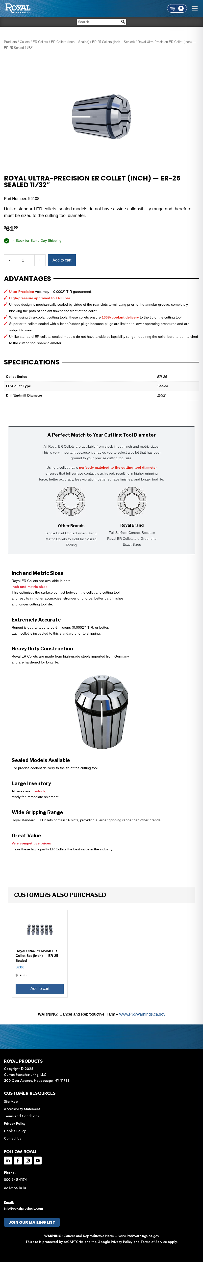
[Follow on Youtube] (38, 1160)
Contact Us (12, 1138)
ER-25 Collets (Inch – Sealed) (113, 42)
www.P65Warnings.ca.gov (142, 1014)
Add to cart (61, 260)
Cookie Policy (15, 1130)
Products (10, 42)
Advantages (27, 279)
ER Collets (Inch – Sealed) (70, 42)
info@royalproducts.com (23, 1208)
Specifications (32, 362)
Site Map (11, 1101)
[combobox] (101, 22)
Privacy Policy (14, 1123)
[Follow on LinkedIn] (8, 1160)
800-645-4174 (15, 1179)
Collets (25, 42)
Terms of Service (154, 1241)
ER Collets (40, 42)
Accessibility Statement (22, 1108)
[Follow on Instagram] (28, 1160)
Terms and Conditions (21, 1116)
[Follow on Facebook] (18, 1160)
